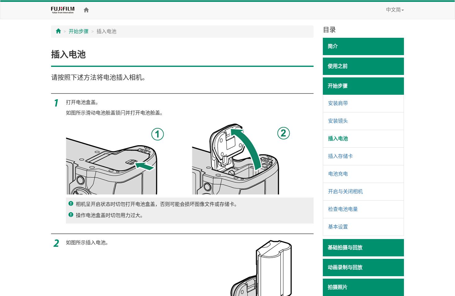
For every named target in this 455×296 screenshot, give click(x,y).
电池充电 (338, 174)
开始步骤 (79, 31)
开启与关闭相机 (345, 191)
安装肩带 (338, 103)
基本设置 (338, 227)
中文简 (393, 10)
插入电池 (338, 138)
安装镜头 (338, 121)
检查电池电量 (343, 209)
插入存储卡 (340, 156)
